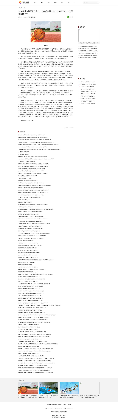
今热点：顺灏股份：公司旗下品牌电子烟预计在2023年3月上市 (31, 168)
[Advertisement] (88, 15)
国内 (42, 2)
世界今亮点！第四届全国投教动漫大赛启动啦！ (28, 180)
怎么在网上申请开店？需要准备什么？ (26, 240)
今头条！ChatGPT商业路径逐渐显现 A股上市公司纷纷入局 (30, 293)
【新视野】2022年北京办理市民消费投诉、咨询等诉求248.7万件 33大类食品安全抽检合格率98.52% (39, 149)
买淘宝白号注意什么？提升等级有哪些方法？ (27, 255)
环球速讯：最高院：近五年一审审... (88, 84)
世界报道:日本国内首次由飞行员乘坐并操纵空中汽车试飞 (30, 211)
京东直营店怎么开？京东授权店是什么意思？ (27, 271)
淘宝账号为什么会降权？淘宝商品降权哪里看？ (28, 250)
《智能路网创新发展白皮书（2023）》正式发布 (28, 207)
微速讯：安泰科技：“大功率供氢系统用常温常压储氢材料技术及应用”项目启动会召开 (36, 274)
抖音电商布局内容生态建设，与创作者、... (88, 53)
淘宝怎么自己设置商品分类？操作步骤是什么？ (28, 281)
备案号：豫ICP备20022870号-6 (59, 415)
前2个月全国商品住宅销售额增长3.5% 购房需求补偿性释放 (30, 195)
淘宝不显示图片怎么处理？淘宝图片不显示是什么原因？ (30, 245)
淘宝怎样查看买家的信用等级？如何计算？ (27, 247)
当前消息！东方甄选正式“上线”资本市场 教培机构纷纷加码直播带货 (32, 319)
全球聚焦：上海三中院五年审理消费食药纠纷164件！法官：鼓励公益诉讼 (34, 370)
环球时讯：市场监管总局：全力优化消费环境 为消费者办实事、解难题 (33, 163)
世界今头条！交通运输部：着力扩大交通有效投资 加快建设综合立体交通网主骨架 (35, 348)
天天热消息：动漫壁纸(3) (23, 151)
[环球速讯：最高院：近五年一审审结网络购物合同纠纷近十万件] (48, 388)
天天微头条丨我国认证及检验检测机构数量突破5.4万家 (30, 310)
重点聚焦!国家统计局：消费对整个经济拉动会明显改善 (30, 226)
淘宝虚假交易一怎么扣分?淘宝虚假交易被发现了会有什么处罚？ (32, 279)
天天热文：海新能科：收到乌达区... (88, 94)
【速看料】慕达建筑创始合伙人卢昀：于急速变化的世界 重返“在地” (32, 341)
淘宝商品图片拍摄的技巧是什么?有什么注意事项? (29, 252)
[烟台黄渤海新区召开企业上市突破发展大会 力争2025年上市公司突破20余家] (28, 388)
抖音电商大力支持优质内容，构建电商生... (88, 57)
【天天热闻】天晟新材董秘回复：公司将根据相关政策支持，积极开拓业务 (34, 283)
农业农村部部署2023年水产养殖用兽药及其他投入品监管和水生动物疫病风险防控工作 (36, 363)
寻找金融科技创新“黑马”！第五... (88, 96)
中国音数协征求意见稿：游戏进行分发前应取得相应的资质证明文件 (32, 365)
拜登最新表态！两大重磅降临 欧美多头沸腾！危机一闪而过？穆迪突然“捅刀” (34, 322)
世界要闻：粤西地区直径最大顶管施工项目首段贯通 (29, 288)
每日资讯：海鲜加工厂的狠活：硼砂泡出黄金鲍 (28, 353)
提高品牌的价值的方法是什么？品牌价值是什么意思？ (29, 276)
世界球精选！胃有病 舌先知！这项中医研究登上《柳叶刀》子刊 (31, 312)
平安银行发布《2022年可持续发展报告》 (27, 161)
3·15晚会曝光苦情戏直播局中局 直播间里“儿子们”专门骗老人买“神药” (33, 137)
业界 (35, 2)
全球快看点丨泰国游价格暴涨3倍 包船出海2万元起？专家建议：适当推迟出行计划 (35, 372)
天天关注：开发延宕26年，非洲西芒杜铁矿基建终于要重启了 (31, 291)
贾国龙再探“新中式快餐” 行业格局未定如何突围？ (28, 329)
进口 (69, 2)
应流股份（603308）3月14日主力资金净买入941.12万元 (30, 298)
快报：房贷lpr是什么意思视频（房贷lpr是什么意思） (29, 231)
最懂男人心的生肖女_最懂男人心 (25, 199)
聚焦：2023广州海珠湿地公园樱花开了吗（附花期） (29, 327)
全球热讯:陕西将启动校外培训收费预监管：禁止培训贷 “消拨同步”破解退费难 (34, 185)
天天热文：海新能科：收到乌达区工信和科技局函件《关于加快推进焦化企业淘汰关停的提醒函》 (38, 144)
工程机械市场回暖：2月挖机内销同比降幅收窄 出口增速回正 (31, 183)
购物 (55, 2)
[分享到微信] (68, 17)
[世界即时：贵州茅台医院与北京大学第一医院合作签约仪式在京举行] (89, 388)
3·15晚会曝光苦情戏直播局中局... (88, 86)
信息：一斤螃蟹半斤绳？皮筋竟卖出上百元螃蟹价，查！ (30, 295)
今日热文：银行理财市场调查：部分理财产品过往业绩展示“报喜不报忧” (33, 317)
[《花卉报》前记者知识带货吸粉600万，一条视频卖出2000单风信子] (89, 35)
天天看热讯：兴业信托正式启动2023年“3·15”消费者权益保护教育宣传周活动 (34, 360)
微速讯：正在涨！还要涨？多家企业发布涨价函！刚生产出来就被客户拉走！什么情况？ (37, 315)
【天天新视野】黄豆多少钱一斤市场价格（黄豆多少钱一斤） (31, 355)
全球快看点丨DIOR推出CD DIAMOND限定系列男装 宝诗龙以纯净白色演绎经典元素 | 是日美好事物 (39, 305)
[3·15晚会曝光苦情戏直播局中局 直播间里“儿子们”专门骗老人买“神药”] (69, 388)
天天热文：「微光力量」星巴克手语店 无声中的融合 (29, 197)
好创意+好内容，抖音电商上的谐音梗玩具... (88, 48)
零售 (49, 2)
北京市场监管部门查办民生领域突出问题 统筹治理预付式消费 (31, 221)
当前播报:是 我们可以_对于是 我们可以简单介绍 (28, 324)
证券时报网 (33, 17)
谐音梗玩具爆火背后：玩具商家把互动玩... (88, 46)
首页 (19, 8)
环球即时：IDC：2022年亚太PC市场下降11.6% (28, 346)
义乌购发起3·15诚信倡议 (23, 154)
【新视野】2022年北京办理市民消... (88, 91)
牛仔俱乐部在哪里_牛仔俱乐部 (24, 178)
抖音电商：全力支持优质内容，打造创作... (88, 55)
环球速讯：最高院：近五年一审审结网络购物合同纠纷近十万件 (31, 135)
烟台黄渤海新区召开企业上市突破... (88, 82)
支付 (62, 2)
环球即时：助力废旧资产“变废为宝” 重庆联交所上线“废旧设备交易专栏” (33, 190)
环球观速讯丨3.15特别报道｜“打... (88, 101)
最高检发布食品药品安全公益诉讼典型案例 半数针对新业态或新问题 (32, 204)
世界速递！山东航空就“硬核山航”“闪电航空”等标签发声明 (30, 187)
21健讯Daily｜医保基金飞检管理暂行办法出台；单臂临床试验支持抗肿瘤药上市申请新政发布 (38, 343)
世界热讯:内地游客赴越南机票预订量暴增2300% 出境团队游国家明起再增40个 (35, 351)
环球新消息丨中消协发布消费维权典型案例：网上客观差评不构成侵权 (33, 166)
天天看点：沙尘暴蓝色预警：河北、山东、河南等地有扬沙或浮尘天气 (33, 303)
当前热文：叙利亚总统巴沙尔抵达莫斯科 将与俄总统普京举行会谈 (32, 307)
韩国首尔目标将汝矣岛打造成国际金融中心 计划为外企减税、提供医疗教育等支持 (35, 209)
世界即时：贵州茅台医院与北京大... (88, 89)
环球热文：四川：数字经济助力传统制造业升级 (28, 214)
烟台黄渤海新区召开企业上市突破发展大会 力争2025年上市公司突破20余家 (34, 139)
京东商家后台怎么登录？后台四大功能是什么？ (28, 267)
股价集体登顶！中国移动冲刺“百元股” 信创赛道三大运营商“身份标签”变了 (34, 336)
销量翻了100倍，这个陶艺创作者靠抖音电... (88, 50)
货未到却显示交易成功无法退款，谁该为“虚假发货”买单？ (30, 228)
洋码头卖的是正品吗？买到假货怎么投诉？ (27, 262)
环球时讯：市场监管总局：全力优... (88, 98)
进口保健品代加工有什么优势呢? (25, 202)
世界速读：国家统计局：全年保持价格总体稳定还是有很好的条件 (32, 235)
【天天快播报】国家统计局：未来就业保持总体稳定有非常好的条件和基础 (34, 233)
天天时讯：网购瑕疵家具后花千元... (88, 103)
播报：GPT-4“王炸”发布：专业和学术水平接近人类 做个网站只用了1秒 (33, 219)
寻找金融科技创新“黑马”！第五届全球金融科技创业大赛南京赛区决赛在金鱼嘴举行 (35, 142)
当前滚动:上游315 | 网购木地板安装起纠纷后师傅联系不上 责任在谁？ (33, 173)
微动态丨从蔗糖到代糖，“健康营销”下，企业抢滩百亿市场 (30, 286)
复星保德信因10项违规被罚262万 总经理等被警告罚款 (29, 339)
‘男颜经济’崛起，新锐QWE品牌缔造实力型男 (27, 175)
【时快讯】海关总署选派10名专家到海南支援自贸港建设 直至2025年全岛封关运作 (35, 259)
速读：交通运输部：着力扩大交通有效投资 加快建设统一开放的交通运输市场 (34, 334)
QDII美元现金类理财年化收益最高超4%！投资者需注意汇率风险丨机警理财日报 (35, 367)
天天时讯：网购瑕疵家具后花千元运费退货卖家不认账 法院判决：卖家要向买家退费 (36, 159)
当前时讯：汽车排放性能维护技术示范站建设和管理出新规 (30, 238)
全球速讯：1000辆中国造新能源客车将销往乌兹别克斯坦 (30, 300)
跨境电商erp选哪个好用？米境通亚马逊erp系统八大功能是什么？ (32, 269)
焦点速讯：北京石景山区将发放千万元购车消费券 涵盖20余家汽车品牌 (33, 192)
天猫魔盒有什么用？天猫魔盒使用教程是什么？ (28, 243)
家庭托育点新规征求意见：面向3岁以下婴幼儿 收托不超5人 (31, 216)
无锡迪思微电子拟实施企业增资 (25, 264)
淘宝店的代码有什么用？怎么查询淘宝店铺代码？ (28, 257)
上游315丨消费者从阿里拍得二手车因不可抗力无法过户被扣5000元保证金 (34, 223)
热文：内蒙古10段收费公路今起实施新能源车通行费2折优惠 (31, 171)
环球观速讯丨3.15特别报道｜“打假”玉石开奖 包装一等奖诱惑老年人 (32, 156)
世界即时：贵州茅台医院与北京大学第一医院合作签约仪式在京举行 (32, 147)
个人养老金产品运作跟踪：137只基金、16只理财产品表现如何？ (32, 331)
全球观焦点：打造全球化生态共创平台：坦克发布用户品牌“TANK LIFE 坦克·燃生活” (36, 358)
